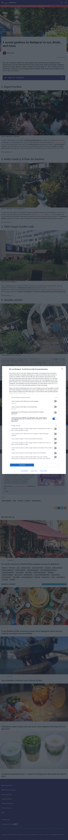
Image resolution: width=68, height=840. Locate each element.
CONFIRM (22, 465)
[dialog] (34, 420)
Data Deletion (24, 470)
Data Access (34, 470)
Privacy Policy (43, 470)
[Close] (62, 369)
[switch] (54, 401)
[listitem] (34, 397)
